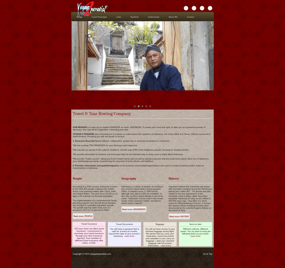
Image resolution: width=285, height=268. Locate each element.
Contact (190, 17)
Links (118, 17)
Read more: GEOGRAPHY (134, 209)
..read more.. (129, 236)
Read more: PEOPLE (83, 216)
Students (134, 17)
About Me (173, 17)
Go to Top (207, 254)
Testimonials (153, 17)
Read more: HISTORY (179, 216)
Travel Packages (99, 17)
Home (79, 17)
